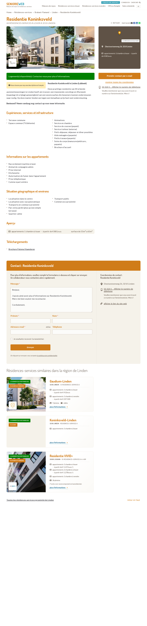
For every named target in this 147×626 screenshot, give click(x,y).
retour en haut (133, 500)
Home (9, 12)
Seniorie (15, 3)
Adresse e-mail (17, 327)
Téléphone (57, 327)
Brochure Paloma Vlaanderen (21, 249)
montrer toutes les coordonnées (119, 82)
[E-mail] (132, 23)
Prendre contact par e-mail (119, 76)
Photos (23, 62)
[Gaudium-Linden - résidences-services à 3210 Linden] (26, 394)
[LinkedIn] (137, 23)
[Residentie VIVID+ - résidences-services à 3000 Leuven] (26, 472)
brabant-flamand (42, 12)
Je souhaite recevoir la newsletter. (29, 339)
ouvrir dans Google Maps (130, 41)
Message (14, 284)
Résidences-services (23, 12)
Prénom (14, 316)
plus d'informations (58, 407)
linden (55, 12)
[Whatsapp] (139, 23)
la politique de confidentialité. (47, 356)
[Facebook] (134, 23)
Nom (54, 316)
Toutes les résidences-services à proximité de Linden (30, 500)
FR (138, 6)
